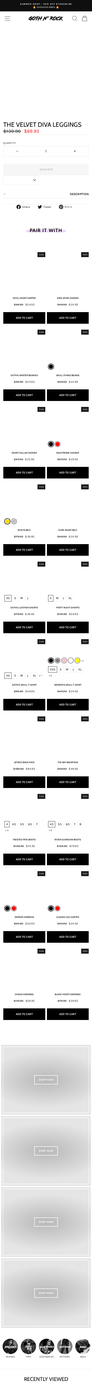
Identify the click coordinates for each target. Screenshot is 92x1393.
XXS (52, 669)
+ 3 (50, 830)
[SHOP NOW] (46, 1080)
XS (8, 598)
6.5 (30, 824)
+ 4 (6, 830)
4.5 (14, 824)
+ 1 (40, 675)
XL (70, 598)
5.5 (22, 824)
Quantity (9, 143)
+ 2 (50, 675)
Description (79, 194)
